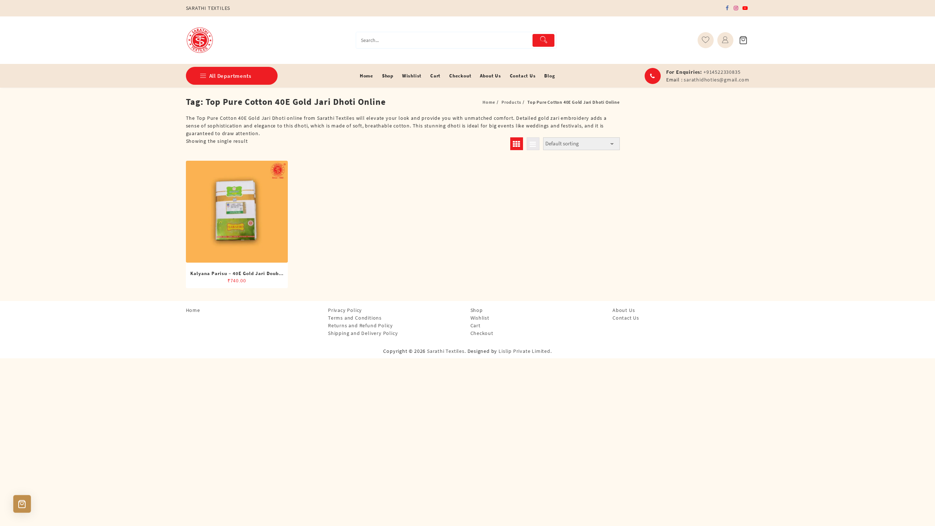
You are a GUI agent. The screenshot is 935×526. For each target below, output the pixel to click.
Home (193, 310)
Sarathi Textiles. (446, 351)
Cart (475, 325)
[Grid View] (516, 143)
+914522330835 (721, 72)
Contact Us (625, 318)
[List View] (533, 143)
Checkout (481, 333)
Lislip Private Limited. (525, 351)
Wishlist (479, 318)
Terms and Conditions (355, 318)
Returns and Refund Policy (360, 325)
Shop (476, 310)
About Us (623, 310)
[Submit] (544, 40)
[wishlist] (706, 40)
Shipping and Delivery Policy (363, 333)
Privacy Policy (345, 310)
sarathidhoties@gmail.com (716, 79)
